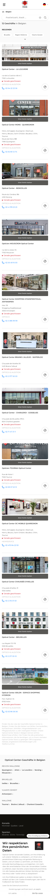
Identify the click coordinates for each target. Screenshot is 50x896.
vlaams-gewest (37, 35)
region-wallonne (21, 35)
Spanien (6, 832)
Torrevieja (20, 835)
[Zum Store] (25, 70)
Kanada (6, 823)
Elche (12, 835)
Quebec (14, 826)
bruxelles (7, 35)
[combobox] (25, 17)
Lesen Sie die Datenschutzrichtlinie (15, 885)
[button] (4, 4)
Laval (21, 826)
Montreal (6, 826)
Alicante (5, 835)
